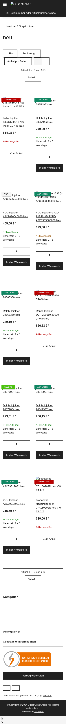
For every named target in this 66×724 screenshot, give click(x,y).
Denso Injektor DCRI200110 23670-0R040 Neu (48, 314)
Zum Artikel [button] (16, 153)
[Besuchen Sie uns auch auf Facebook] (6, 688)
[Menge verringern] (38, 157)
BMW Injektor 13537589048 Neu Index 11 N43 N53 (14, 122)
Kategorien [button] (10, 596)
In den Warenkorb (49, 167)
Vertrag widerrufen (33, 675)
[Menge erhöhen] (60, 157)
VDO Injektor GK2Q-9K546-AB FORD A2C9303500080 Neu (48, 216)
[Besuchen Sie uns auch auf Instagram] (15, 688)
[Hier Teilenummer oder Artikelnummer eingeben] (60, 13)
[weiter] (60, 78)
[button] (52, 4)
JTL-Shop (39, 711)
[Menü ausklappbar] (5, 3)
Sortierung (29, 53)
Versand (47, 695)
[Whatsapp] (2, 718)
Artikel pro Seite (16, 61)
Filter (11, 53)
